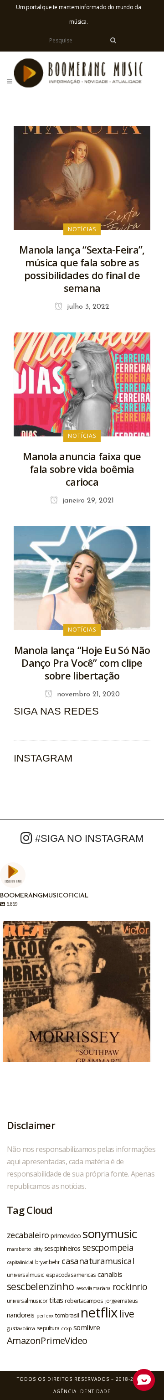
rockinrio (130, 1287)
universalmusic (25, 1274)
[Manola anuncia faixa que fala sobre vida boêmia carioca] (82, 384)
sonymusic (109, 1234)
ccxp (66, 1328)
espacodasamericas (71, 1274)
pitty (37, 1249)
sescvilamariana (93, 1288)
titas (56, 1300)
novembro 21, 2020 (87, 694)
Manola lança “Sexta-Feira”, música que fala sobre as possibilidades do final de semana (81, 269)
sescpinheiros (62, 1248)
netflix (99, 1312)
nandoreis (21, 1314)
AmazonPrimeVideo (47, 1340)
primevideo (66, 1235)
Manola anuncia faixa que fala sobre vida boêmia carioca (82, 468)
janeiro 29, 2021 (87, 500)
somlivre (86, 1327)
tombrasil (67, 1315)
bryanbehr (47, 1261)
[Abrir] (76, 995)
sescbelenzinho (40, 1286)
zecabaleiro (28, 1234)
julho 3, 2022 (87, 307)
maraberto (19, 1248)
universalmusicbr (27, 1300)
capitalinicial (20, 1262)
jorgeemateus (121, 1300)
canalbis (109, 1274)
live (126, 1313)
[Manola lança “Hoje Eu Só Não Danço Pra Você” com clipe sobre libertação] (82, 577)
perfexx (45, 1315)
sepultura (48, 1328)
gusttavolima (21, 1328)
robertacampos (84, 1300)
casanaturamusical (98, 1260)
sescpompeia (107, 1248)
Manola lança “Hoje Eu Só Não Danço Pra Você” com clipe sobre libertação (82, 662)
